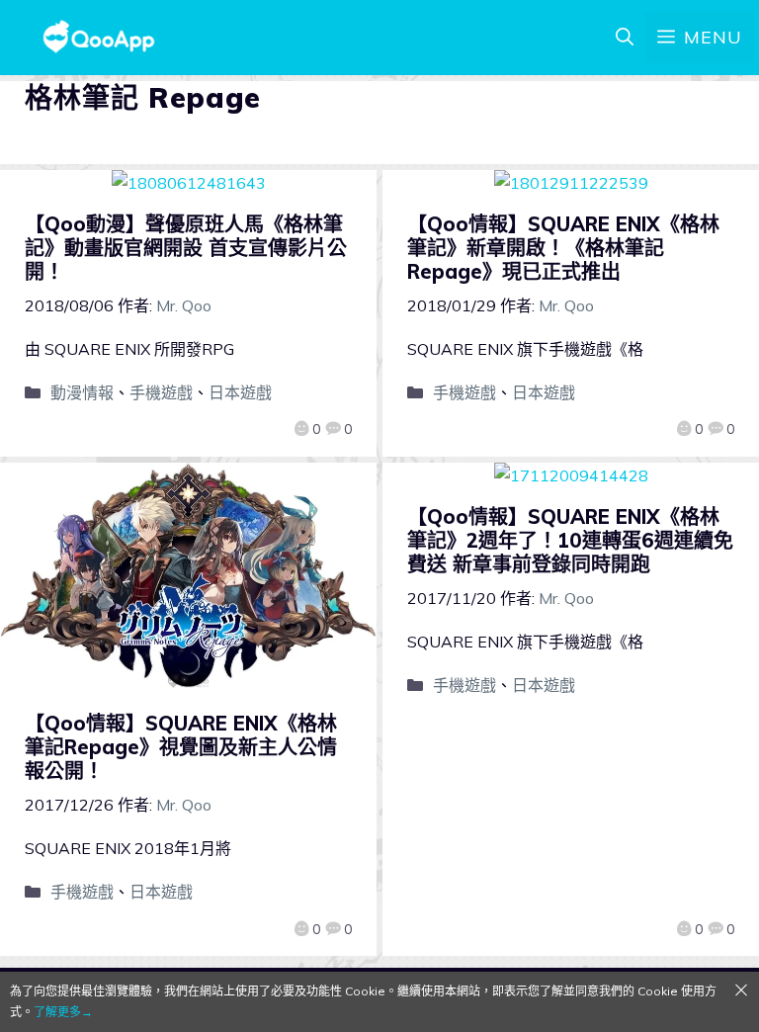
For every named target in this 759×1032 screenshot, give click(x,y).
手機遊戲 (161, 392)
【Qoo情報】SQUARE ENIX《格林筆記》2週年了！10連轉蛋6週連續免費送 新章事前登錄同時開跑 (570, 540)
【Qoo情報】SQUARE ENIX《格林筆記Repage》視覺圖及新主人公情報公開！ (181, 747)
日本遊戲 (240, 392)
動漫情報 (82, 392)
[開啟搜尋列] (624, 37)
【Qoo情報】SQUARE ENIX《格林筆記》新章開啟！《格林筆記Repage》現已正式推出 (563, 248)
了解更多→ (63, 1011)
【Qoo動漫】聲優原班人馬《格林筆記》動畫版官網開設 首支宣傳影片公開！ (186, 248)
